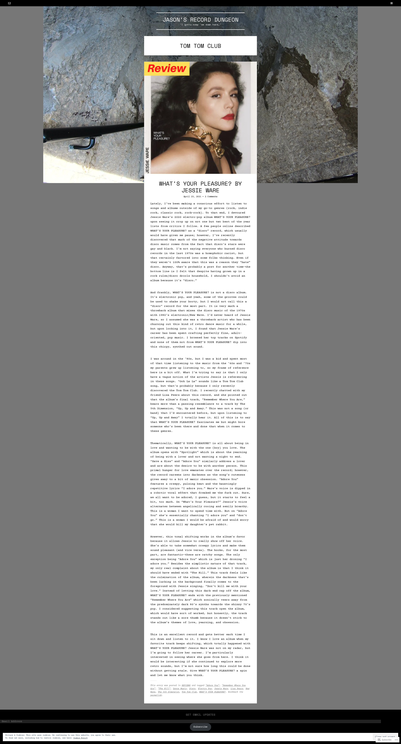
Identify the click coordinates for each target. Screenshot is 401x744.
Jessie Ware (221, 689)
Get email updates (200, 714)
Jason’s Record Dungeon (200, 19)
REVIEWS (186, 685)
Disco (192, 689)
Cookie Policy (80, 738)
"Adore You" (212, 685)
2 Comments (211, 196)
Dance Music (180, 689)
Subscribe (200, 727)
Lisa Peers (237, 689)
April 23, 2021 (192, 196)
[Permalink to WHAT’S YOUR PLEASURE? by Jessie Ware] (200, 118)
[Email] (9, 3)
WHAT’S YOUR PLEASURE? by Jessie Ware (200, 186)
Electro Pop (205, 689)
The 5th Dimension (168, 692)
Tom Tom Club (189, 692)
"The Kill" (164, 689)
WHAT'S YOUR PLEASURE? (212, 692)
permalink (156, 695)
